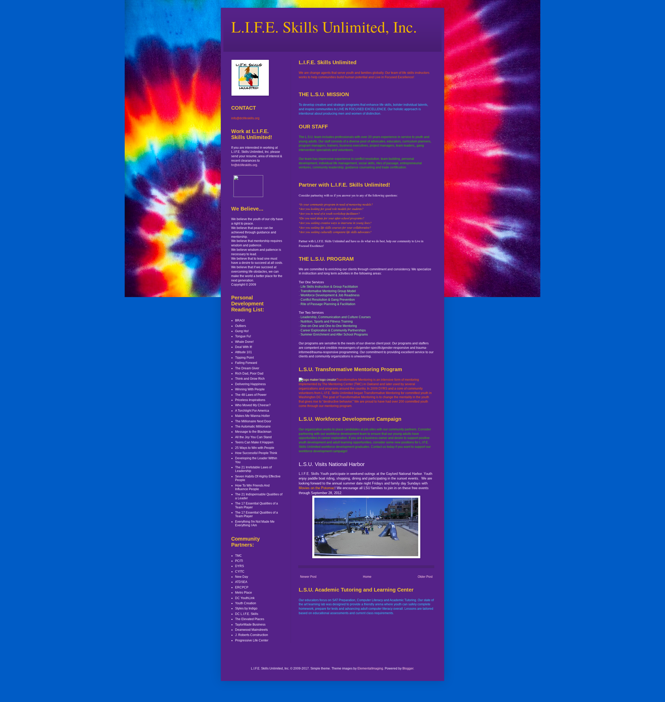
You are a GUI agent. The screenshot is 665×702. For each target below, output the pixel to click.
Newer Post (308, 577)
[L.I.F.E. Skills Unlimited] (248, 196)
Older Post (425, 577)
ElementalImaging (370, 668)
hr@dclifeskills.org (244, 165)
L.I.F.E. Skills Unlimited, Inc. (324, 26)
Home (367, 577)
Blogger (407, 668)
